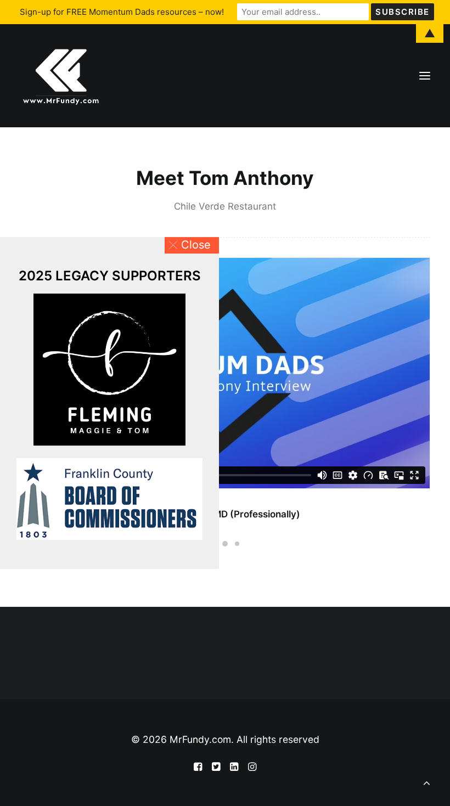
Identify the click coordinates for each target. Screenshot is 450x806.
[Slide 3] (237, 543)
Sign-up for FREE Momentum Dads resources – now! (122, 12)
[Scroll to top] (426, 781)
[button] (192, 245)
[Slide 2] (225, 543)
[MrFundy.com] (61, 75)
